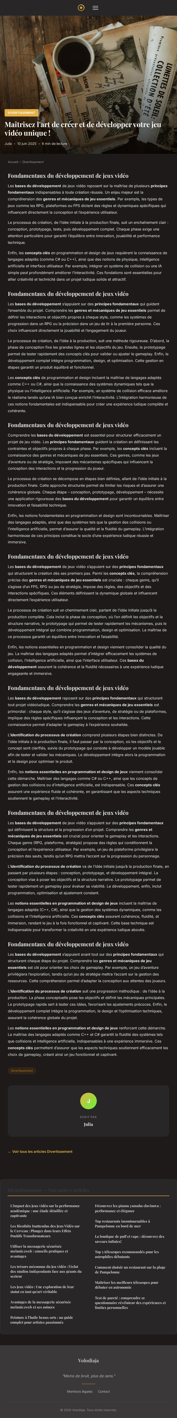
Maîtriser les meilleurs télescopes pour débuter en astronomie (126, 1285)
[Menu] (95, 8)
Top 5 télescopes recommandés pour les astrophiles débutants (127, 1254)
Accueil (13, 162)
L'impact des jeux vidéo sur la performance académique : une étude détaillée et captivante (45, 1210)
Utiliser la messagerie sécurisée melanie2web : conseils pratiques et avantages (39, 1251)
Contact (104, 1391)
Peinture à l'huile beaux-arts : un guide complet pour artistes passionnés (41, 1320)
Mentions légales (79, 1391)
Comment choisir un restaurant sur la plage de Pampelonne (130, 1269)
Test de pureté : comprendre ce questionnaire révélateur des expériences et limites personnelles (130, 1303)
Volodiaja (88, 1360)
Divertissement (21, 112)
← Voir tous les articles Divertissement (40, 1151)
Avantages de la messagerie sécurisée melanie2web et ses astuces (40, 1304)
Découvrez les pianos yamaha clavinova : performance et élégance (128, 1208)
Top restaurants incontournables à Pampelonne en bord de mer (122, 1223)
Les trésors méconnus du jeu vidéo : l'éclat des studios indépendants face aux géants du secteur (46, 1271)
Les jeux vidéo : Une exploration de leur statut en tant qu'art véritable (42, 1289)
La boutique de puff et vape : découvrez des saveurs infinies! (129, 1238)
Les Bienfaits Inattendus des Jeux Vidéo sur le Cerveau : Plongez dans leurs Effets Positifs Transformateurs (45, 1231)
